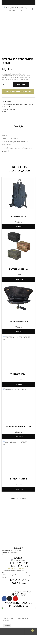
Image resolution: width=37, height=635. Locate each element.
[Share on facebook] (7, 112)
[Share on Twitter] (10, 112)
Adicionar (21, 84)
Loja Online (21, 19)
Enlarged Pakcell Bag (18, 269)
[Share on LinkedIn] (12, 112)
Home (11, 19)
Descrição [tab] (18, 126)
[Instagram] (9, 598)
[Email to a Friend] (14, 112)
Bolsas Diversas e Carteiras (19, 104)
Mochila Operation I (18, 479)
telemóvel (12, 109)
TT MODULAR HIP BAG (18, 374)
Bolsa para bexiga (18, 217)
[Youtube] (15, 598)
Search (18, 631)
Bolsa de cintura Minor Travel (18, 426)
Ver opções (19, 279)
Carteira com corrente (18, 321)
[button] (32, 9)
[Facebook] (4, 598)
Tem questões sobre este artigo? (18, 91)
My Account (6, 631)
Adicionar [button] (19, 226)
